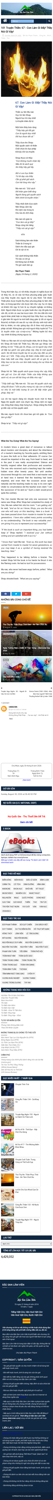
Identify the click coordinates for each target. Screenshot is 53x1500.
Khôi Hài (29, 889)
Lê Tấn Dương (32, 934)
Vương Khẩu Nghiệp (11, 978)
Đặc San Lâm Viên (34, 1496)
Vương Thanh (29, 978)
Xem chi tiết (26, 822)
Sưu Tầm (6, 902)
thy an (6, 608)
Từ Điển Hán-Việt (7, 1008)
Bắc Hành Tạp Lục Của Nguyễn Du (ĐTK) (17, 1037)
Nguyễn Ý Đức (42, 947)
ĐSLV (49, 35)
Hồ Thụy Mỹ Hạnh (41, 929)
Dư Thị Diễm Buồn (23, 929)
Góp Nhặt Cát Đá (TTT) (10, 1047)
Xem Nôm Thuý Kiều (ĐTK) (11, 1050)
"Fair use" (22, 1397)
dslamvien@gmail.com (13, 1434)
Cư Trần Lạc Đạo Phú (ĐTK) (12, 1042)
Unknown (13, 707)
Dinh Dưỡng (29, 884)
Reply (11, 718)
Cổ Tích (17, 884)
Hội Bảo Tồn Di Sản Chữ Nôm (12, 995)
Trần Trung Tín (29, 960)
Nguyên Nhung (21, 938)
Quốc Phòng (27, 898)
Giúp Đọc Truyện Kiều (9, 998)
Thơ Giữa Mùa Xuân (11, 677)
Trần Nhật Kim (8, 956)
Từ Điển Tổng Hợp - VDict (11, 1015)
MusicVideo (7, 893)
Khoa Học (18, 889)
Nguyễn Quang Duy (33, 942)
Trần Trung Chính (10, 960)
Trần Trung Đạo (9, 965)
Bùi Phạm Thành (32, 35)
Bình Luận (44, 880)
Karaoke (6, 889)
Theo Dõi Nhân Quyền (9, 1028)
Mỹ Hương (6, 938)
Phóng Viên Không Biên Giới (12, 1025)
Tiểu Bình (23, 951)
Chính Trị (6, 884)
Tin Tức (43, 902)
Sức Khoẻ (17, 902)
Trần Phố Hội (37, 951)
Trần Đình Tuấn (9, 969)
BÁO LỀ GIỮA (31, 880)
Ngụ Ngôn (6, 898)
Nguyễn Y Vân (26, 947)
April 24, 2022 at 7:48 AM (18, 709)
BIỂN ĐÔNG (6, 880)
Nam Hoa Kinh (7, 1000)
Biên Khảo (18, 880)
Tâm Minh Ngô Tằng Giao (13, 974)
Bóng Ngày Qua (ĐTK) (10, 1040)
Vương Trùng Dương (11, 983)
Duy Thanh (7, 929)
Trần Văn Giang (27, 965)
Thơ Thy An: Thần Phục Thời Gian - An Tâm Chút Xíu (25, 624)
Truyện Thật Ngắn (10, 907)
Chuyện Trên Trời (22, 1084)
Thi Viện (4, 1003)
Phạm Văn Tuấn (9, 951)
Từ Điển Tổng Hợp (8, 1013)
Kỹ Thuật (40, 889)
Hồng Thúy (7, 934)
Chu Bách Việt (41, 925)
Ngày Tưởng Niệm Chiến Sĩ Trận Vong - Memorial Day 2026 (26, 649)
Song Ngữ (40, 898)
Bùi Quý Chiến (26, 925)
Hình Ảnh (41, 884)
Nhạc (16, 898)
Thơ (8, 38)
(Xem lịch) (26, 780)
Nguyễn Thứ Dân (9, 947)
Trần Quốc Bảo (25, 956)
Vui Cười (26, 907)
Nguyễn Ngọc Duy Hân (12, 942)
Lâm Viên (19, 934)
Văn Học (43, 907)
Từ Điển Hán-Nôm (8, 1005)
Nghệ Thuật (34, 893)
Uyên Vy (31, 974)
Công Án (42, 35)
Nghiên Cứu (21, 893)
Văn (34, 907)
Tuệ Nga (23, 969)
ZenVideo (6, 911)
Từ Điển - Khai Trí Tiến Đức (11, 1010)
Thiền (3, 38)
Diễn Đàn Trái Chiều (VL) (10, 1045)
